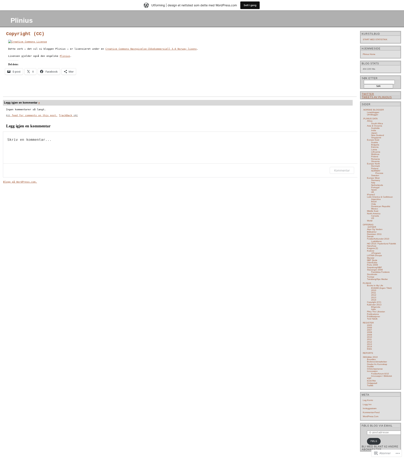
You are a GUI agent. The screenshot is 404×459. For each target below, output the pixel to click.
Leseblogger (373, 112)
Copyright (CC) (25, 34)
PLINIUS (367, 283)
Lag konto (368, 400)
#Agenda (375, 307)
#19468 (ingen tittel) (381, 288)
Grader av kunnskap (377, 364)
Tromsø (370, 277)
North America (373, 213)
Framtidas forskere (380, 272)
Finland (374, 168)
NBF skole (372, 260)
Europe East (373, 140)
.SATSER (371, 227)
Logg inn (367, 404)
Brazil (373, 201)
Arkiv (373, 309)
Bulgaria (375, 145)
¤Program (376, 253)
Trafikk (370, 385)
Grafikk (370, 366)
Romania (375, 159)
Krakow (370, 251)
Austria (374, 142)
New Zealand (377, 135)
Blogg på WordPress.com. (20, 182)
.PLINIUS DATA (370, 118)
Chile (373, 204)
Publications (373, 314)
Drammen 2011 (374, 234)
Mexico (374, 209)
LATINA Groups (374, 255)
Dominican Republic (380, 206)
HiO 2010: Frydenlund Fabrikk (381, 243)
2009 (369, 335)
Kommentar (342, 170)
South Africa (377, 123)
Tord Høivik (372, 319)
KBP (369, 378)
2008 (369, 332)
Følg (374, 441)
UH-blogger (372, 114)
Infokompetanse (375, 369)
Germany (375, 180)
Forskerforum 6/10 (380, 374)
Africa (369, 121)
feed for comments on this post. (31, 115)
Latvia (374, 149)
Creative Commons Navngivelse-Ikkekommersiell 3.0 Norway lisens (151, 49)
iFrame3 (371, 194)
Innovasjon (372, 371)
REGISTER (368, 323)
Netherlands (377, 185)
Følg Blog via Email (377, 425)
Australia (375, 128)
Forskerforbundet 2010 (378, 239)
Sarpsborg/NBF (374, 267)
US (372, 218)
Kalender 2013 (374, 304)
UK (372, 192)
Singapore (376, 137)
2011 (373, 292)
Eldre (369, 349)
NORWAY (375, 171)
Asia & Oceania (374, 126)
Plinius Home (369, 54)
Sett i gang (250, 5)
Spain (374, 190)
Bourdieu (371, 359)
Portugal (375, 187)
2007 (369, 330)
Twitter (368, 94)
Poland (374, 156)
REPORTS (368, 353)
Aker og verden (375, 229)
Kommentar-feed (371, 412)
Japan (374, 133)
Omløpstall (372, 383)
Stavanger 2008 (375, 270)
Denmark (375, 166)
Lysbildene (376, 241)
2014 (373, 300)
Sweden (375, 175)
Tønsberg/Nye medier (377, 279)
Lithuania (375, 152)
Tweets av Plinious (377, 97)
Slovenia (375, 161)
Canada (375, 216)
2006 (369, 327)
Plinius (22, 20)
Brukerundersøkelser (377, 362)
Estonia (375, 147)
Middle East (372, 211)
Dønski (370, 236)
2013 (373, 297)
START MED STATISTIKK (375, 39)
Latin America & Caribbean (380, 197)
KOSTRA (371, 381)
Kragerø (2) (372, 248)
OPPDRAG (368, 225)
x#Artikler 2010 (370, 357)
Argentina (376, 199)
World (369, 221)
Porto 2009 (372, 265)
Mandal (370, 258)
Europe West (373, 178)
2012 (373, 295)
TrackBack (68, 115)
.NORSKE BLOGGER (373, 110)
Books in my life (375, 285)
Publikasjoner (373, 316)
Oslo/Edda (372, 262)
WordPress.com (370, 416)
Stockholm (372, 274)
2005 (369, 325)
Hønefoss (371, 246)
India (373, 130)
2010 (373, 290)
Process (379, 173)
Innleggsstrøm (369, 408)
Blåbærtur (371, 232)
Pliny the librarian (376, 311)
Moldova (375, 154)
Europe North (373, 163)
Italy (373, 182)
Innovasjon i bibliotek (381, 376)
